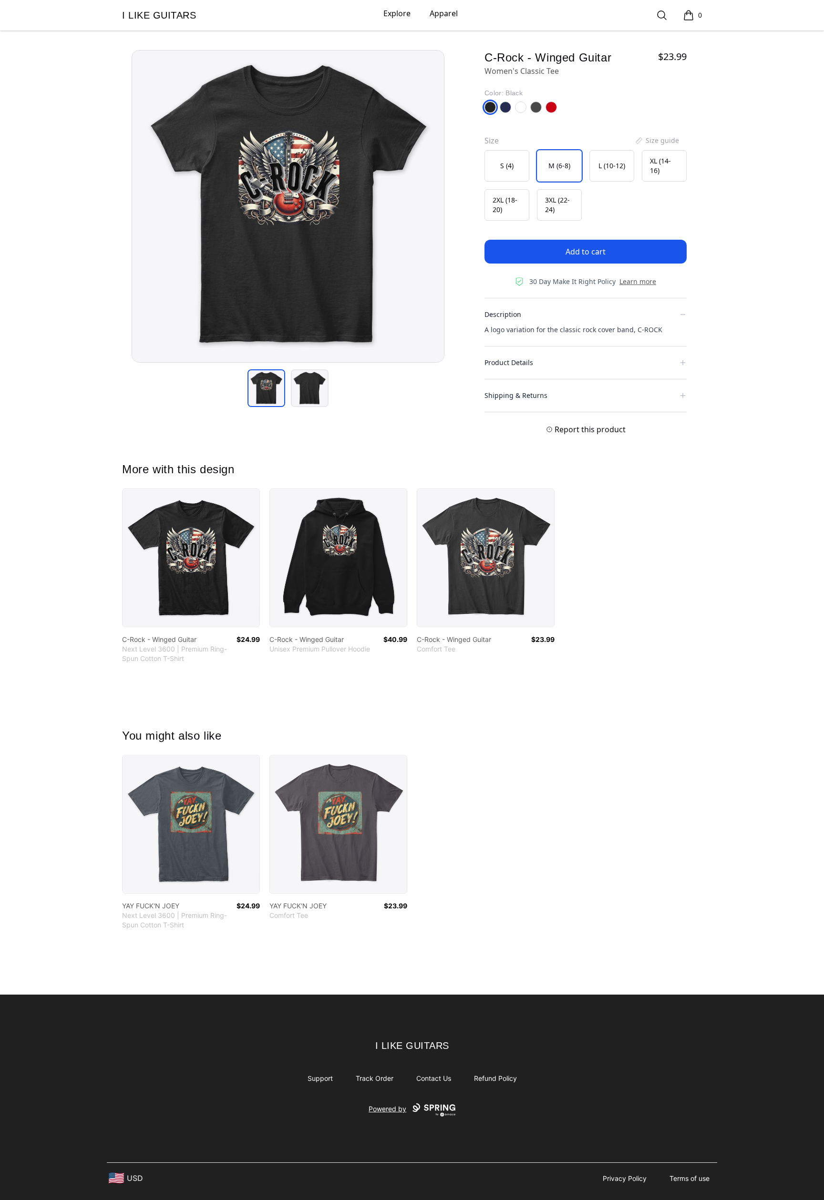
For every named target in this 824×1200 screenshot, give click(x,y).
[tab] (266, 388)
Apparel (444, 13)
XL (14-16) (660, 165)
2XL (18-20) (505, 204)
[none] (656, 140)
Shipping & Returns (515, 395)
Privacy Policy (625, 1178)
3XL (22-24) (557, 204)
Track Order (374, 1078)
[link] (191, 558)
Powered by (387, 1109)
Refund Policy (495, 1078)
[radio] (506, 166)
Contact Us (433, 1078)
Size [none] (491, 140)
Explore (397, 13)
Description (502, 314)
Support (320, 1078)
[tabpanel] (288, 206)
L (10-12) (611, 165)
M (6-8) (559, 165)
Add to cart (586, 251)
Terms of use (690, 1178)
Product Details (508, 362)
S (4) (507, 165)
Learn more (637, 281)
